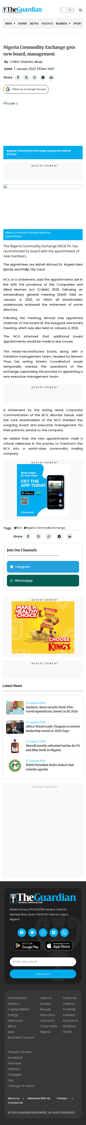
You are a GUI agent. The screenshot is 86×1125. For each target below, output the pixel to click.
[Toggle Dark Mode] (67, 10)
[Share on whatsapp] (34, 77)
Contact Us (15, 1102)
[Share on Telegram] (43, 77)
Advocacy (15, 1021)
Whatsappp (24, 581)
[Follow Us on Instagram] (43, 932)
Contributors (17, 998)
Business (62, 23)
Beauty (45, 1009)
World (67, 1032)
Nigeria (45, 1032)
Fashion (69, 1004)
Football (69, 1009)
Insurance (70, 1021)
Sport (77, 23)
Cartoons (47, 1021)
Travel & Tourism (20, 1052)
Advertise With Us (39, 1098)
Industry (69, 1015)
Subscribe (43, 974)
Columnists (48, 1026)
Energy (13, 1015)
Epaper (22, 23)
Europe (45, 1004)
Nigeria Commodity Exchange (45, 527)
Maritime (69, 1026)
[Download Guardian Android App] (27, 945)
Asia (11, 1032)
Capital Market (18, 1009)
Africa (12, 1026)
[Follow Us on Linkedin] (53, 932)
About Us (14, 1098)
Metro (34, 23)
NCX (19, 527)
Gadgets (15, 1074)
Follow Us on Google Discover (29, 89)
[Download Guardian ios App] (58, 945)
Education (47, 1015)
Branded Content (21, 1037)
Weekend (15, 1058)
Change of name (21, 1086)
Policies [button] (62, 1098)
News (9, 23)
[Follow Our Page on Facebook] (22, 932)
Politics (47, 23)
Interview (14, 1063)
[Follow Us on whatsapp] (64, 932)
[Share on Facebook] (18, 77)
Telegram (22, 567)
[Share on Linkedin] (51, 77)
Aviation (14, 1004)
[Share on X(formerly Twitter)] (26, 77)
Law (11, 1080)
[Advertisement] (43, 831)
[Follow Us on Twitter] (32, 932)
